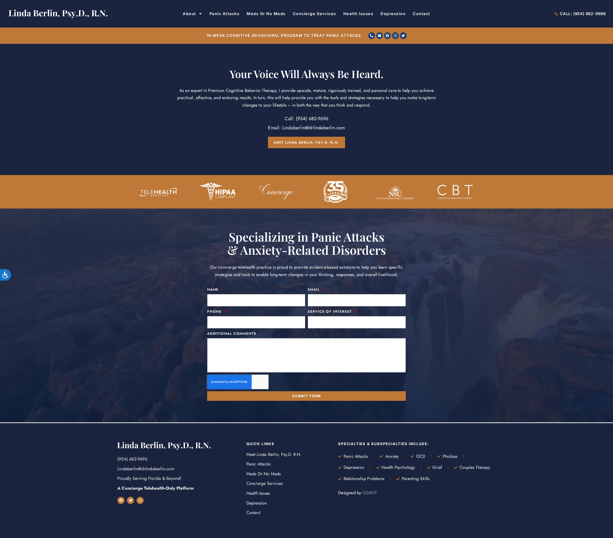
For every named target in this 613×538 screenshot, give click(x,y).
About (189, 13)
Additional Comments (231, 333)
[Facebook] (387, 35)
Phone (215, 311)
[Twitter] (403, 35)
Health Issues (358, 13)
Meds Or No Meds (266, 13)
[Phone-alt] (371, 35)
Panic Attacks (225, 13)
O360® (370, 493)
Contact (421, 13)
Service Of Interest (330, 311)
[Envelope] (379, 35)
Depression (393, 13)
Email (314, 289)
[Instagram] (395, 35)
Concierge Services (314, 13)
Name (213, 289)
